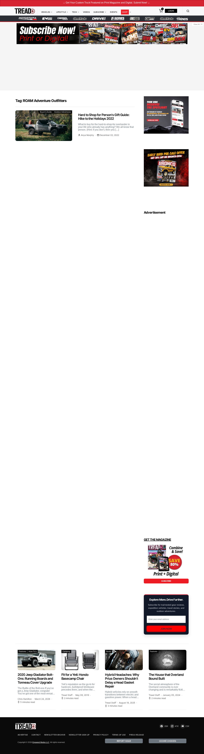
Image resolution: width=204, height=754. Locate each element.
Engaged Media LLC (40, 742)
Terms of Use (119, 735)
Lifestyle (61, 12)
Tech (74, 12)
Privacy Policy (100, 735)
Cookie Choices (167, 741)
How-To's (33, 651)
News (108, 651)
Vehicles (45, 12)
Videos (86, 12)
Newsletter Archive (54, 735)
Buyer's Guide (46, 112)
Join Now (166, 628)
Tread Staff (66, 695)
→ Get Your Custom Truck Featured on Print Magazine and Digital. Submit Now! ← (88, 2)
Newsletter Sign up (79, 735)
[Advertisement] (102, 68)
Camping (66, 651)
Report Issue (124, 741)
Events (113, 12)
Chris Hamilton (25, 699)
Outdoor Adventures (62, 112)
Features (22, 651)
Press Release (136, 735)
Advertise (23, 735)
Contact (36, 735)
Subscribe (98, 12)
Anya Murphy (87, 135)
